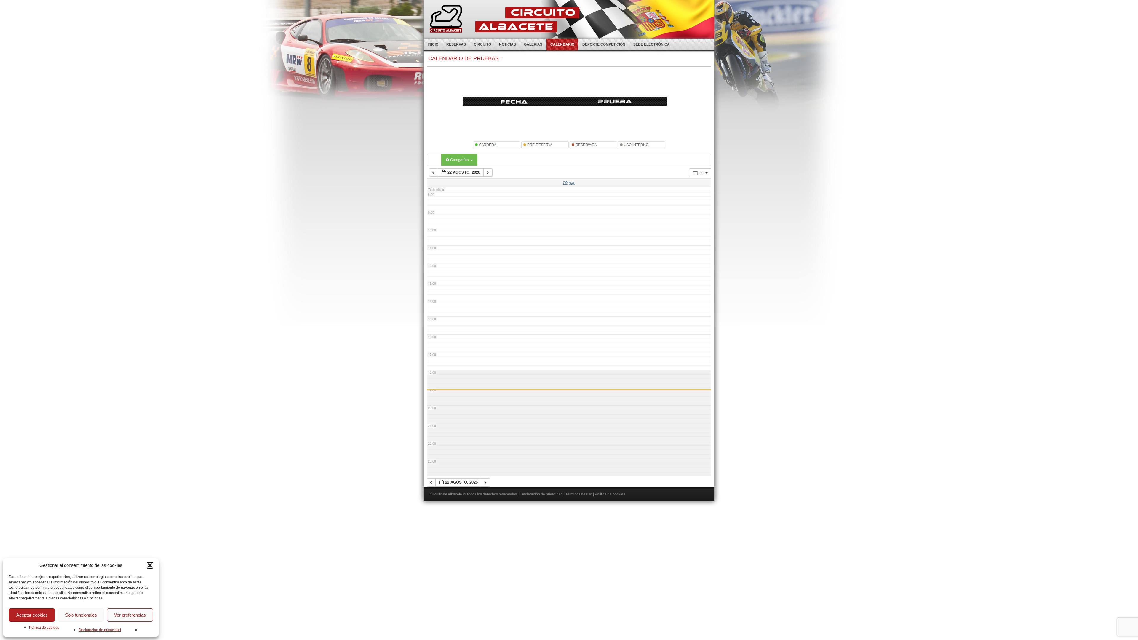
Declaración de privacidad (100, 630)
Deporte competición (603, 44)
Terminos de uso (578, 494)
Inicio (433, 44)
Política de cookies (44, 627)
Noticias (507, 44)
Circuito (482, 44)
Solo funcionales (81, 614)
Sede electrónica (651, 44)
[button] (150, 565)
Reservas (456, 44)
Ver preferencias (130, 614)
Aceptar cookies (32, 614)
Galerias (533, 44)
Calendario (562, 44)
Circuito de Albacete (446, 494)
